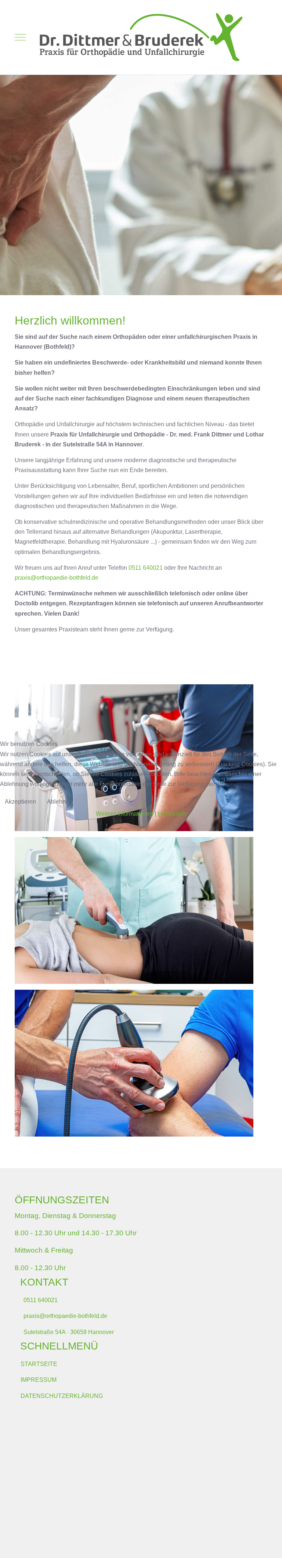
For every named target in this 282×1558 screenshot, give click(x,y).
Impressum (172, 814)
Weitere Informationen (124, 814)
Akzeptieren (20, 801)
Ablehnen (59, 801)
